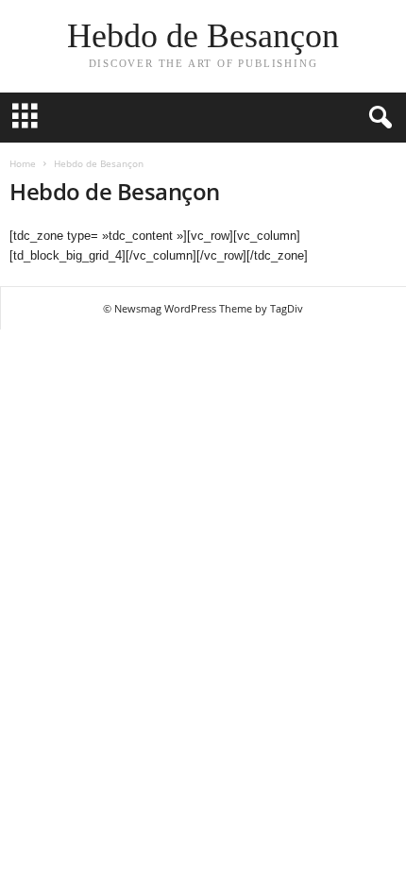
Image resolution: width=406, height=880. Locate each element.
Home (22, 163)
